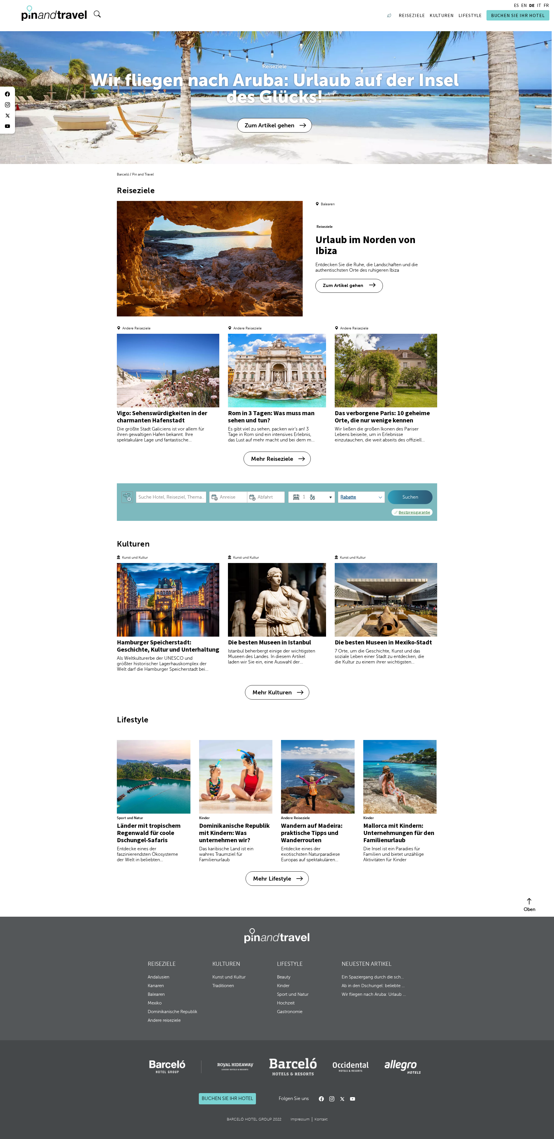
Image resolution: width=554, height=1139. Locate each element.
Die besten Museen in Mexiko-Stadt (383, 642)
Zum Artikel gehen (269, 125)
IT (539, 5)
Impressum (300, 1119)
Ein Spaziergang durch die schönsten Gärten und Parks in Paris (374, 977)
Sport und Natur (130, 818)
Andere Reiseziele (295, 818)
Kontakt (321, 1119)
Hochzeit (286, 1003)
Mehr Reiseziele (272, 458)
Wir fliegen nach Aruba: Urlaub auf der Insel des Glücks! (374, 994)
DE (532, 5)
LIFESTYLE (290, 964)
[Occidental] (351, 1067)
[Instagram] (331, 1098)
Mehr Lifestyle (272, 878)
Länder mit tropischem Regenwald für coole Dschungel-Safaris (149, 832)
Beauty (283, 977)
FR (546, 5)
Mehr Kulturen (272, 692)
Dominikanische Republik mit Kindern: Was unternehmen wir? (234, 832)
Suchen (410, 497)
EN (524, 5)
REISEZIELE (162, 964)
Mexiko (155, 1003)
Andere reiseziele (164, 1020)
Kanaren (156, 985)
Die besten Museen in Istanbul (269, 642)
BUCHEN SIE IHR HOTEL (518, 15)
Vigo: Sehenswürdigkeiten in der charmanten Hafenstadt (162, 416)
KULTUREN (226, 964)
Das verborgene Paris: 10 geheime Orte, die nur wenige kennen (382, 416)
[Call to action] (342, 1098)
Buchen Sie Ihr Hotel (227, 1098)
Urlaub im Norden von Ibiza (365, 245)
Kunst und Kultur (229, 977)
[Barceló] (167, 1066)
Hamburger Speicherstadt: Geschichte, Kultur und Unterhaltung (168, 645)
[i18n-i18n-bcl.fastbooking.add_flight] (127, 497)
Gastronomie (289, 1011)
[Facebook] (321, 1098)
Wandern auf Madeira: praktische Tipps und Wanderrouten (311, 832)
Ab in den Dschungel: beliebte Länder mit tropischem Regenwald (374, 985)
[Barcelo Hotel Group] (276, 935)
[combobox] (171, 497)
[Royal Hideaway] (235, 1066)
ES (516, 5)
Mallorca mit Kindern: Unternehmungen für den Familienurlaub (398, 832)
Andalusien (158, 977)
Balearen (156, 994)
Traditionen (223, 985)
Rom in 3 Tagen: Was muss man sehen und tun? (271, 416)
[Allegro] (403, 1067)
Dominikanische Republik (172, 1011)
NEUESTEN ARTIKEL (367, 964)
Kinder (204, 818)
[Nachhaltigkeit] (390, 15)
